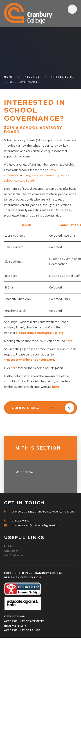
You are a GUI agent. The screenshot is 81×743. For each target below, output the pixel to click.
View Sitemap (14, 616)
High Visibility (15, 625)
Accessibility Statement (24, 621)
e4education (30, 577)
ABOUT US (32, 76)
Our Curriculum (14, 555)
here (14, 368)
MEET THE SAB (25, 472)
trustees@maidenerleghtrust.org (29, 360)
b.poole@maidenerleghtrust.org (40, 333)
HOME (8, 76)
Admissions (11, 550)
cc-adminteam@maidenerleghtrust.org (35, 525)
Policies (9, 546)
